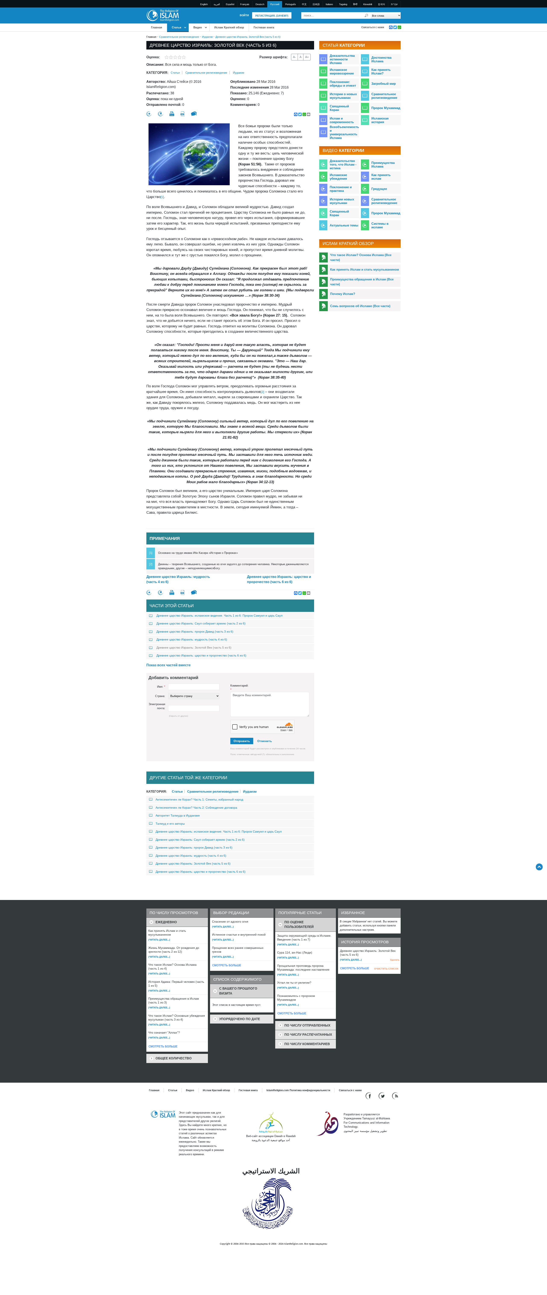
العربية (217, 4)
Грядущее (379, 189)
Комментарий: (239, 687)
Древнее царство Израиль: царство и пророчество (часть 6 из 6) (279, 579)
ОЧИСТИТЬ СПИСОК (386, 968)
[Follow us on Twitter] (382, 1095)
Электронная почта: (157, 706)
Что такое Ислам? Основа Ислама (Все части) (360, 257)
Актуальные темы (344, 225)
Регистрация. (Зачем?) (271, 15)
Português (290, 4)
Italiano (329, 4)
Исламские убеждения (338, 176)
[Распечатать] (171, 113)
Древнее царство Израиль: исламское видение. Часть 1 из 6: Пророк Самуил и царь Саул (219, 615)
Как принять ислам (381, 176)
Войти (244, 15)
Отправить (242, 741)
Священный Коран (339, 108)
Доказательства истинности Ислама (342, 59)
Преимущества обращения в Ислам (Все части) (362, 281)
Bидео (197, 27)
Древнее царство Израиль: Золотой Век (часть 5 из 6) (193, 647)
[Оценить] (148, 113)
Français (244, 4)
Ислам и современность (342, 120)
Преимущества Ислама (383, 164)
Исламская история (380, 120)
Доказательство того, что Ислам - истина (343, 164)
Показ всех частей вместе (168, 665)
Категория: (157, 72)
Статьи (176, 27)
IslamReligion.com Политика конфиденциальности (298, 1090)
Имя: (161, 686)
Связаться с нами (372, 27)
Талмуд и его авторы (170, 823)
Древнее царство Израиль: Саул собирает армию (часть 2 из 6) (201, 623)
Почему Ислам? (342, 294)
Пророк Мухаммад (385, 108)
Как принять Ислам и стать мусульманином (364, 269)
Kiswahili (367, 4)
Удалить (395, 959)
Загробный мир (383, 83)
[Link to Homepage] (162, 15)
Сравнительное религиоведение (179, 36)
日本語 (316, 4)
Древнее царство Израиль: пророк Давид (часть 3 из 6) (194, 631)
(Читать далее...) (159, 939)
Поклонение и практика (341, 188)
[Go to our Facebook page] (369, 1095)
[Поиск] (366, 15)
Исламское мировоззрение (342, 71)
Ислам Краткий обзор (229, 27)
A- (294, 57)
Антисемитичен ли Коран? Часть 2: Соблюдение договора (196, 807)
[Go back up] (539, 866)
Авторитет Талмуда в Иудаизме (178, 815)
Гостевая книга (264, 27)
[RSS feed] (395, 1095)
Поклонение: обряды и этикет (343, 83)
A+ (307, 57)
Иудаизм (207, 36)
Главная (156, 27)
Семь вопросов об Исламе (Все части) (360, 306)
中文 (304, 4)
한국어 (381, 4)
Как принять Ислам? (381, 71)
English (204, 4)
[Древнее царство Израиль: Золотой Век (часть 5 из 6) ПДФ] (183, 113)
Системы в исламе (379, 225)
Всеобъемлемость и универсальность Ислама (344, 132)
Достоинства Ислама (381, 59)
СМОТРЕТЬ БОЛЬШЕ (163, 1046)
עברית (394, 4)
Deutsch (260, 4)
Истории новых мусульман (342, 201)
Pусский (274, 4)
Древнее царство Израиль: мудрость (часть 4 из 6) (178, 579)
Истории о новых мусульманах (343, 95)
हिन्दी (355, 4)
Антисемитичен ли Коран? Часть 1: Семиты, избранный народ (199, 799)
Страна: (160, 696)
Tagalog (343, 4)
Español (230, 4)
